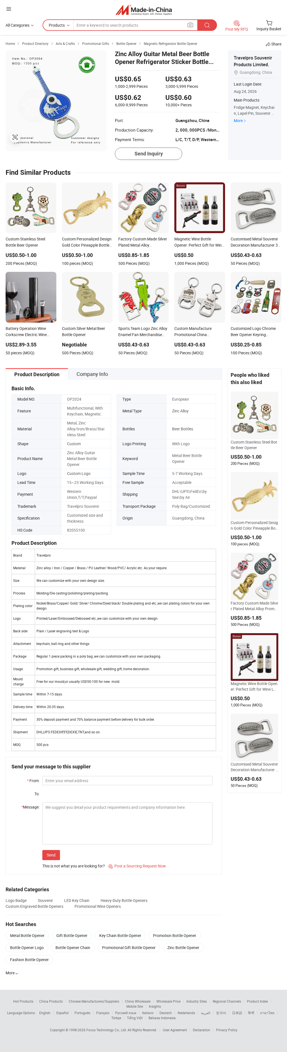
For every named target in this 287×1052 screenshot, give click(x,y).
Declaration (201, 1030)
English (44, 1012)
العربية (205, 1012)
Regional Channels (227, 1001)
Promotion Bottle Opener (174, 935)
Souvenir (45, 900)
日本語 (237, 1012)
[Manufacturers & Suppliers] (143, 9)
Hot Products (23, 1001)
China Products (51, 1001)
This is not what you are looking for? (73, 866)
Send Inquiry (149, 154)
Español (62, 1012)
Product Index (257, 1001)
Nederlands (186, 1012)
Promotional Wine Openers (98, 906)
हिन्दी (251, 1012)
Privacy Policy (226, 1030)
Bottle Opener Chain (72, 947)
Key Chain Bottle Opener (120, 935)
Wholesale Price (168, 1001)
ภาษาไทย (267, 1012)
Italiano (148, 1012)
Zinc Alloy (180, 411)
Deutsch (165, 1012)
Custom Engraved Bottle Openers (34, 906)
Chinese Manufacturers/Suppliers (94, 1001)
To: (37, 793)
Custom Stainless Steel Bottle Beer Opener (254, 444)
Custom (74, 443)
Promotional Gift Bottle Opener (129, 947)
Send (51, 855)
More (238, 120)
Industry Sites (196, 1001)
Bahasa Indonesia (162, 1018)
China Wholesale (138, 1001)
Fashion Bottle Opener (29, 959)
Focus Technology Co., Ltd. (107, 1030)
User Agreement (175, 1030)
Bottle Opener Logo (27, 947)
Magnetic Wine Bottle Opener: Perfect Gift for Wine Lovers (254, 686)
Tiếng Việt (135, 1018)
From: (33, 780)
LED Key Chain (76, 900)
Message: (30, 807)
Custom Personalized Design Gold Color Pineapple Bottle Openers (254, 525)
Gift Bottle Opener (71, 935)
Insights (155, 1006)
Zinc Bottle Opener (183, 947)
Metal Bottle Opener (27, 935)
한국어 (221, 1012)
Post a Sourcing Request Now (137, 866)
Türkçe (116, 1018)
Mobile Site (134, 1006)
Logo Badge (16, 900)
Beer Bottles (182, 428)
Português (82, 1012)
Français (102, 1012)
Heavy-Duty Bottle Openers (124, 900)
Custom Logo (79, 473)
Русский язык (125, 1012)
